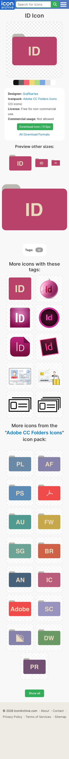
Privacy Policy (12, 717)
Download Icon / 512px (35, 126)
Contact (58, 711)
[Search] (55, 4)
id (39, 250)
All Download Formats (34, 134)
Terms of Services (38, 717)
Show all (34, 693)
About (45, 711)
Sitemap (60, 717)
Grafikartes (30, 94)
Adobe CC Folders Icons (40, 99)
